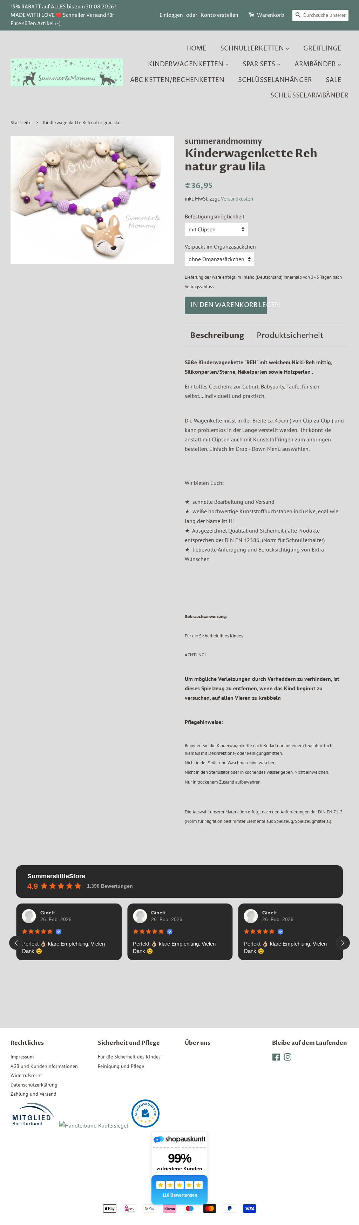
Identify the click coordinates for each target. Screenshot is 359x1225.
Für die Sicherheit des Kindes (129, 1057)
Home (196, 48)
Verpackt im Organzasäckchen (220, 246)
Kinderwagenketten (186, 64)
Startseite (21, 123)
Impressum (22, 1057)
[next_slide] (343, 943)
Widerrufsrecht (26, 1075)
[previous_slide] (16, 943)
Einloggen (171, 15)
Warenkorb (270, 15)
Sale (333, 80)
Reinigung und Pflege (121, 1066)
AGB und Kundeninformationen (44, 1066)
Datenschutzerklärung (34, 1085)
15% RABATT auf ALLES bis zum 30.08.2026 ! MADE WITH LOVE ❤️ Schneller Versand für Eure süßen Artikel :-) (63, 15)
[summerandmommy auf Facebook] (276, 1058)
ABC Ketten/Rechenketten (177, 80)
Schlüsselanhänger (275, 80)
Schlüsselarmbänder (309, 95)
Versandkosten (237, 198)
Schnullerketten (252, 48)
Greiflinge (322, 48)
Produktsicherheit (290, 336)
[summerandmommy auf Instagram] (287, 1058)
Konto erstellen (219, 15)
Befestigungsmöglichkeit (214, 216)
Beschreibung (217, 335)
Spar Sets (260, 64)
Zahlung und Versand (33, 1094)
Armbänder (315, 64)
